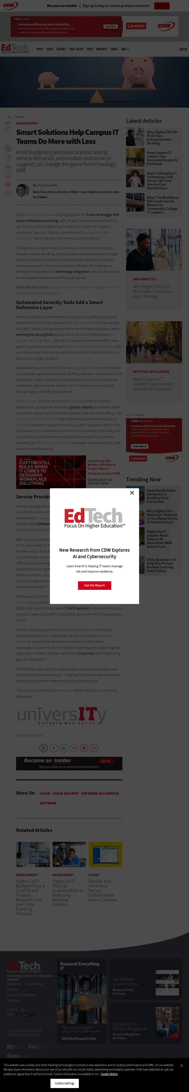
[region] (94, 1075)
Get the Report (94, 585)
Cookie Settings (64, 1083)
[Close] (182, 1066)
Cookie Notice (109, 1074)
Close (132, 492)
